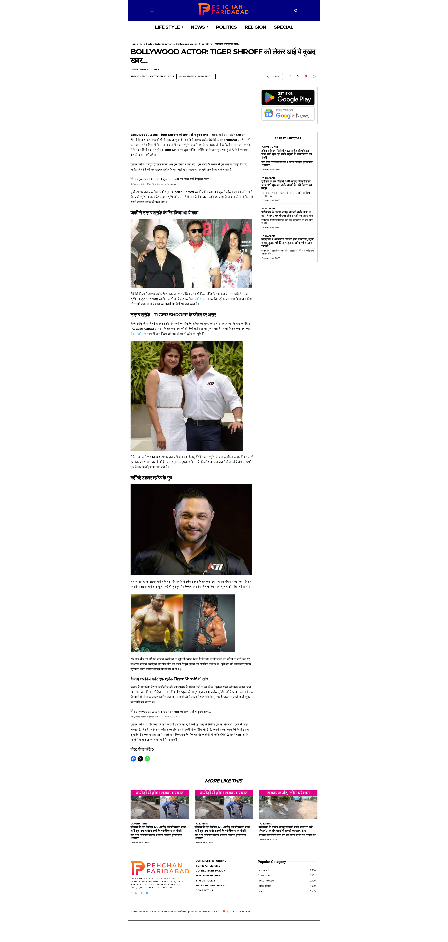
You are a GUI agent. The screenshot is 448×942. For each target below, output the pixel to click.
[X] (297, 76)
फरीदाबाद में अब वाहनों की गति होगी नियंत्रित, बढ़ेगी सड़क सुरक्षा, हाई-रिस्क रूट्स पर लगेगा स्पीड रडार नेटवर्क (287, 243)
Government (269, 147)
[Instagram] (136, 893)
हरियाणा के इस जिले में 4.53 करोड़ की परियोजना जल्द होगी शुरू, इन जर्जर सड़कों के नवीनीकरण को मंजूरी (286, 154)
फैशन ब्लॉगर (137, 333)
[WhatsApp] (313, 76)
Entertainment (164, 44)
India (156, 69)
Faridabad (268, 178)
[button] (296, 10)
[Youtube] (147, 893)
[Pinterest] (305, 76)
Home (134, 44)
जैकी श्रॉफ (200, 299)
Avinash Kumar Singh (197, 76)
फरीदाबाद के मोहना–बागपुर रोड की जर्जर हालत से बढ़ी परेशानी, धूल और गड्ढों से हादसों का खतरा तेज (287, 213)
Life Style (146, 44)
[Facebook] (289, 76)
